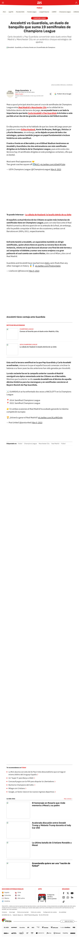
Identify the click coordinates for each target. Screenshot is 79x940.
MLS (4, 12)
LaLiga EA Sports (44, 12)
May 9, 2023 (34, 270)
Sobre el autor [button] (19, 94)
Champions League (65, 12)
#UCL (37, 164)
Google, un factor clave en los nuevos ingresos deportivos (31, 792)
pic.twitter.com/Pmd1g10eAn (48, 265)
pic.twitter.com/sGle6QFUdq (52, 164)
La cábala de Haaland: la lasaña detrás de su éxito (38, 347)
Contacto (4, 912)
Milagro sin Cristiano (16, 788)
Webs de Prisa (69, 921)
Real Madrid (55, 444)
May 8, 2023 (56, 169)
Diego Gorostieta (22, 90)
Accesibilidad (62, 912)
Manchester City (44, 444)
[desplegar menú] (3, 2)
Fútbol (39, 8)
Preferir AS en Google (64, 94)
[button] (50, 94)
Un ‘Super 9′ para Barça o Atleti (21, 778)
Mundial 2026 (20, 12)
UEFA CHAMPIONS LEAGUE (28, 344)
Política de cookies (36, 912)
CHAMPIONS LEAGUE (39, 18)
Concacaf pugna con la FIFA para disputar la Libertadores (31, 781)
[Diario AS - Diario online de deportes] (39, 2)
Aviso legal (12, 912)
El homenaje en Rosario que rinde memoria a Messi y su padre (48, 804)
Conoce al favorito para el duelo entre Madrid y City (39, 331)
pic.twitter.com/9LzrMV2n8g (50, 417)
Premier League (31, 12)
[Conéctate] (76, 3)
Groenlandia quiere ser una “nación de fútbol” (51, 864)
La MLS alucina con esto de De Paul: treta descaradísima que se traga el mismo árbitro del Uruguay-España (36, 773)
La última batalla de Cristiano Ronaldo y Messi (52, 844)
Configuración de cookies (50, 912)
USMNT (54, 12)
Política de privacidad (23, 912)
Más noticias (67, 799)
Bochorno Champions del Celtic (21, 785)
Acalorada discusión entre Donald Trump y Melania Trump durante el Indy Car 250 (51, 825)
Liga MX (11, 12)
